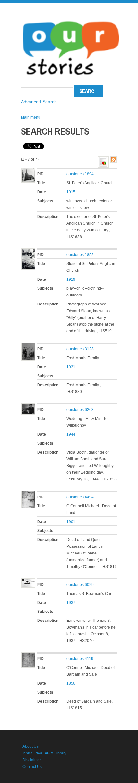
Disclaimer (31, 760)
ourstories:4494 (80, 497)
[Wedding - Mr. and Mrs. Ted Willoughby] (28, 406)
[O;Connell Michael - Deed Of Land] (28, 494)
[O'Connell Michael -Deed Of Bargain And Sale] (28, 655)
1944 (70, 434)
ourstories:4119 (79, 658)
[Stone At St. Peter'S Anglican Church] (28, 251)
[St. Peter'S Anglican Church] (28, 171)
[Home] (71, 19)
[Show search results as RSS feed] (113, 159)
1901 (70, 522)
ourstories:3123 (80, 349)
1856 (70, 683)
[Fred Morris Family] (28, 346)
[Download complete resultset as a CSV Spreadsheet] (103, 159)
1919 (70, 279)
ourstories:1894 (80, 174)
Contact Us (32, 766)
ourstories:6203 (80, 409)
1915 (70, 192)
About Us (30, 746)
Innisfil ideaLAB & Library (44, 753)
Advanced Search (39, 101)
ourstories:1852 (80, 255)
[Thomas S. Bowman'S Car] (28, 581)
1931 (70, 367)
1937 (70, 602)
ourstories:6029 (80, 584)
